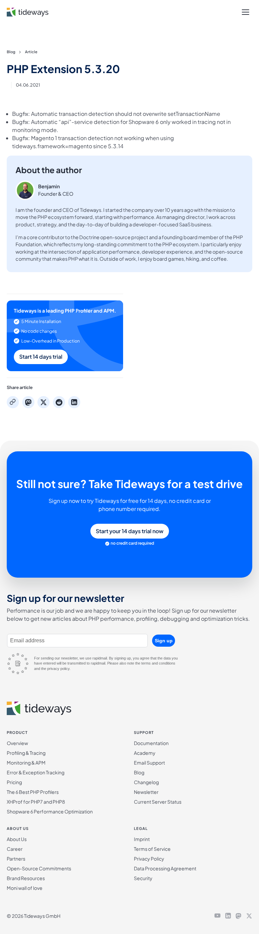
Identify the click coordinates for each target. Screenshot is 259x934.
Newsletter (146, 792)
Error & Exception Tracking (35, 772)
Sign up (164, 640)
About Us (17, 839)
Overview (17, 743)
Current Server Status (157, 802)
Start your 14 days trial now (130, 531)
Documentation (151, 743)
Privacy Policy (149, 859)
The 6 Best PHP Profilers (33, 792)
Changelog (146, 782)
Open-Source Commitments (39, 868)
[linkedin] (228, 916)
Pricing (14, 782)
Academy (144, 753)
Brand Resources (26, 878)
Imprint (142, 839)
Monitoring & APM (26, 763)
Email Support (149, 763)
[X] (249, 916)
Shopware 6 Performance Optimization (50, 811)
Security (143, 878)
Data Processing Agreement (165, 868)
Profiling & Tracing (26, 753)
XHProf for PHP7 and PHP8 (36, 802)
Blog (11, 51)
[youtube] (217, 916)
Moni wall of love (24, 888)
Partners (16, 859)
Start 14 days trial (40, 356)
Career (15, 849)
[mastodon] (238, 916)
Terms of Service (152, 849)
